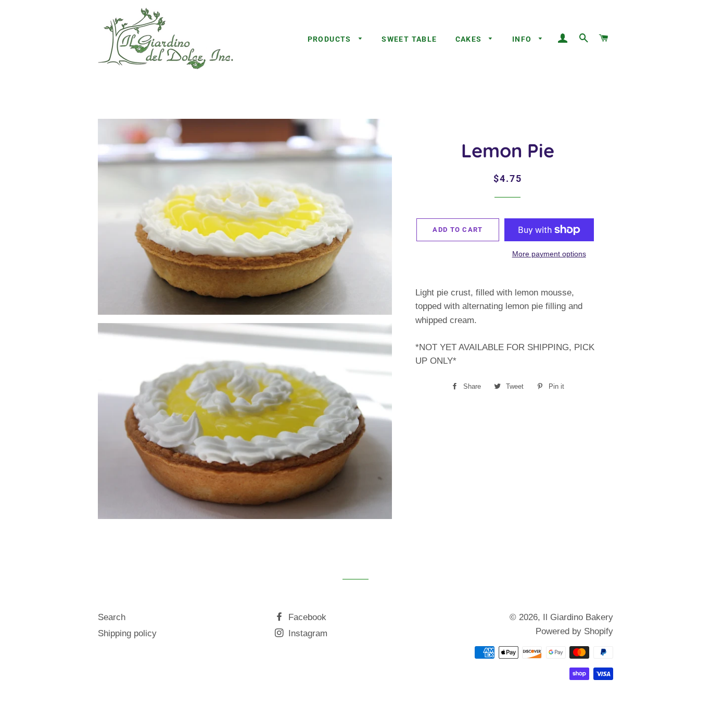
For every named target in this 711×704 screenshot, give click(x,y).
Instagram (306, 633)
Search (111, 617)
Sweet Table (409, 39)
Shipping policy (127, 633)
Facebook (306, 617)
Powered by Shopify (574, 631)
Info (523, 39)
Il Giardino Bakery (578, 617)
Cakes (469, 39)
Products (331, 39)
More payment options (549, 254)
